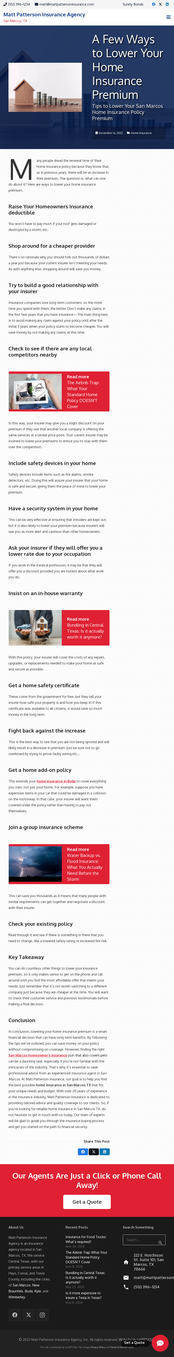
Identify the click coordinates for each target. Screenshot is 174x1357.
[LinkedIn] (167, 4)
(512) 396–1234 (147, 1286)
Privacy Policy (98, 1347)
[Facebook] (153, 4)
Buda (29, 1291)
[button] (168, 17)
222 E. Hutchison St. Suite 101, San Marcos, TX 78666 (149, 1262)
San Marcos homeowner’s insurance (37, 1055)
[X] (160, 4)
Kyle (37, 1291)
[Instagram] (42, 1315)
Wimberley (16, 1297)
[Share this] (83, 1151)
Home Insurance (141, 133)
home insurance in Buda (56, 781)
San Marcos (22, 1285)
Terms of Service (118, 1347)
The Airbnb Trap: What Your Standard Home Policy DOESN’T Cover (86, 1257)
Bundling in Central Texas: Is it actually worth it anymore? (85, 1277)
